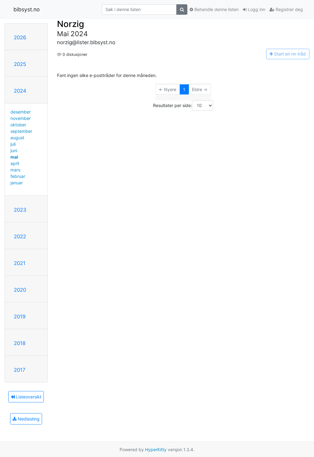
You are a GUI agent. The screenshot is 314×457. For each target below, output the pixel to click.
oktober (18, 124)
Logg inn (256, 9)
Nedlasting (28, 418)
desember (20, 111)
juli (13, 144)
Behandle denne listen (216, 9)
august (17, 137)
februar (17, 176)
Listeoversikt (28, 396)
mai (14, 156)
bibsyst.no (26, 9)
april (14, 163)
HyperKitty (156, 449)
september (21, 131)
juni (13, 150)
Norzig (70, 24)
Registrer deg (288, 9)
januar (16, 182)
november (20, 118)
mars (15, 169)
